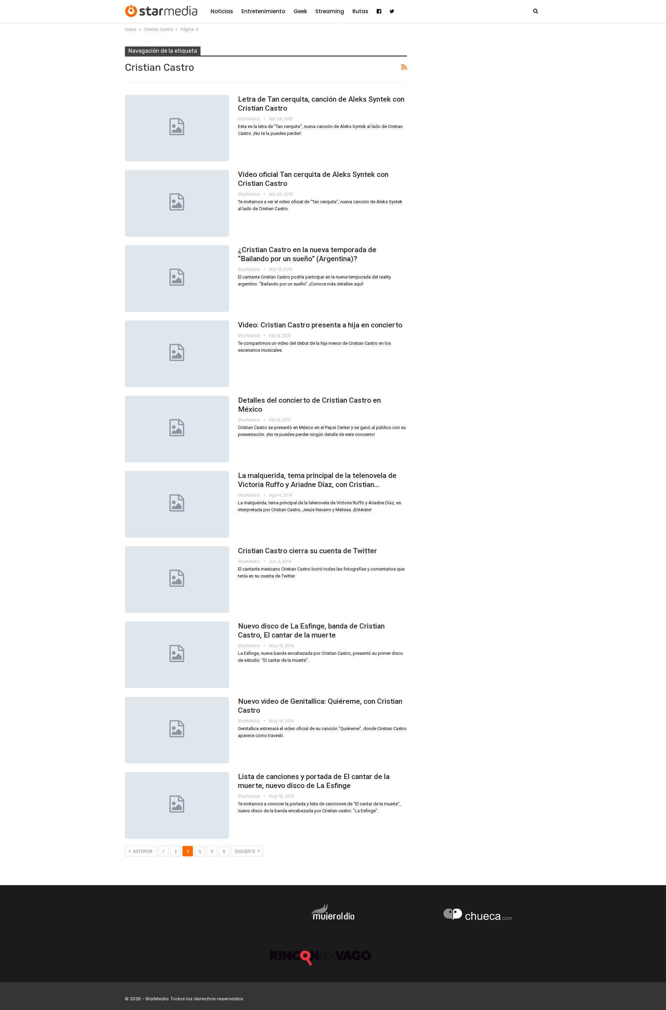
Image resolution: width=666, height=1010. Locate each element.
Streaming (329, 11)
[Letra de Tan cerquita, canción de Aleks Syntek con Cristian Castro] (177, 128)
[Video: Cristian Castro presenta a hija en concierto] (177, 353)
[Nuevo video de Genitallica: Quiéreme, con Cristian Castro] (177, 730)
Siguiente (245, 851)
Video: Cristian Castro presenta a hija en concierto (320, 325)
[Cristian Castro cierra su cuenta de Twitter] (177, 579)
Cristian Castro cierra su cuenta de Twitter (307, 551)
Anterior (142, 851)
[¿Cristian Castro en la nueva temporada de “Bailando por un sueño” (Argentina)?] (177, 278)
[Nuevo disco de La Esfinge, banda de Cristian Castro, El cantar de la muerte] (177, 655)
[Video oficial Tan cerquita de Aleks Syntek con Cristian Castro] (177, 203)
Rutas (360, 11)
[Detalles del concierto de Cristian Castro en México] (177, 429)
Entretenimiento (263, 11)
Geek (300, 11)
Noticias (222, 11)
